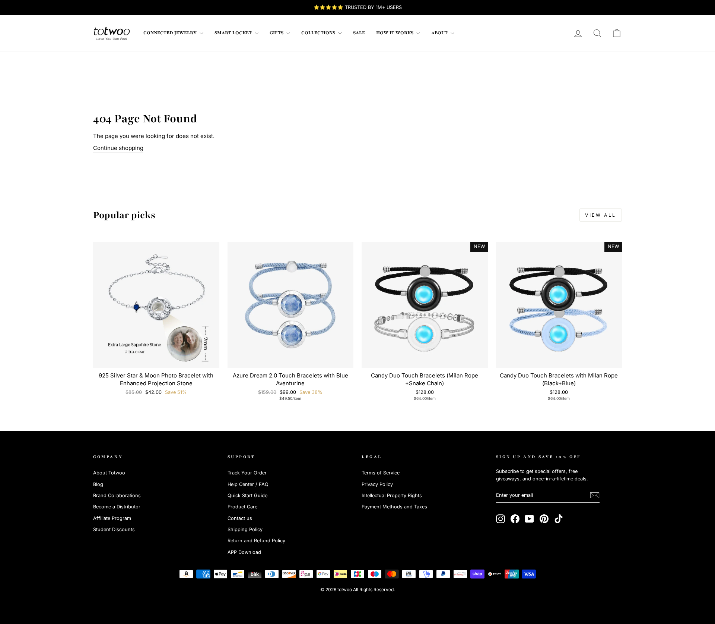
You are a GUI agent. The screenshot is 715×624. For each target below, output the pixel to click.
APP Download (244, 552)
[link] (111, 33)
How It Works (395, 33)
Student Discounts (114, 529)
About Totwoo (109, 473)
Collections (318, 33)
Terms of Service (381, 473)
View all (600, 215)
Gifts (277, 33)
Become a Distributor (116, 506)
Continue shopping (118, 147)
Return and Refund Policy (256, 540)
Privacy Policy (377, 484)
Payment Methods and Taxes (394, 506)
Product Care (242, 506)
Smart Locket (233, 33)
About (440, 33)
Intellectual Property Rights (392, 495)
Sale (359, 33)
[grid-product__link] (156, 305)
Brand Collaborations (117, 495)
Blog (98, 484)
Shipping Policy (245, 529)
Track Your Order (247, 473)
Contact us (240, 518)
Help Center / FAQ (248, 484)
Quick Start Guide (247, 495)
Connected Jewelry (170, 33)
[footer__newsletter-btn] (595, 495)
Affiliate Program (112, 518)
